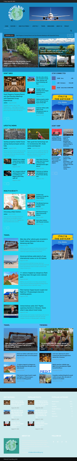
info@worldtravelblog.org (35, 452)
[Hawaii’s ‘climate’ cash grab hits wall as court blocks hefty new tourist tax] (57, 46)
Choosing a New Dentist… (13, 212)
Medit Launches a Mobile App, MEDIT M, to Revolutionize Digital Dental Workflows (61, 366)
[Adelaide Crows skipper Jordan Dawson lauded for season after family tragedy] (7, 161)
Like (72, 78)
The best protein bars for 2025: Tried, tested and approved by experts (56, 160)
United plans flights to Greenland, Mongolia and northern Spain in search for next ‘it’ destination (68, 141)
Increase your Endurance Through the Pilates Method (42, 196)
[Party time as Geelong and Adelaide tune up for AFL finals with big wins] (31, 173)
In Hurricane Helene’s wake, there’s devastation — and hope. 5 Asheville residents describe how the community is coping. (68, 163)
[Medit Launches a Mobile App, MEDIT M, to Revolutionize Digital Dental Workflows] (45, 368)
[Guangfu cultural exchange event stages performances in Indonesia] (31, 91)
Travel (42, 48)
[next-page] (8, 118)
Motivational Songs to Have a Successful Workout (42, 213)
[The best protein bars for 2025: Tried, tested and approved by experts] (57, 152)
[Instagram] (57, 441)
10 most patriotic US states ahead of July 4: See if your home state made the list (56, 345)
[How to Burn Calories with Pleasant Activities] (31, 222)
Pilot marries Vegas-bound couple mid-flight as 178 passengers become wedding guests (34, 292)
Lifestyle (7, 58)
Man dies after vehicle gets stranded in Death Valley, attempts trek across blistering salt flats (42, 81)
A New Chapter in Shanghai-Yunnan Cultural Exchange (56, 138)
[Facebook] (53, 441)
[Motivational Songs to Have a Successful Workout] (31, 213)
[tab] (38, 390)
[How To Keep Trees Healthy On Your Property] (66, 61)
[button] (71, 30)
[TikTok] (62, 441)
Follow (71, 83)
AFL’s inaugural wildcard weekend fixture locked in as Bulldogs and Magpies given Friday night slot (19, 175)
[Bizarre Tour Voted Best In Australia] (47, 61)
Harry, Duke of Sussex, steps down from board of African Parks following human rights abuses (42, 163)
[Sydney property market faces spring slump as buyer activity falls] (31, 101)
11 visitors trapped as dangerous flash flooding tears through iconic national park (33, 275)
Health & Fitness (8, 208)
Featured (43, 61)
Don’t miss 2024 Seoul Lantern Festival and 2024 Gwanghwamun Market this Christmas (61, 355)
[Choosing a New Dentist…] (15, 202)
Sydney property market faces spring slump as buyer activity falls (42, 101)
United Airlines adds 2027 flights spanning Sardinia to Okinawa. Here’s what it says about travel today (33, 308)
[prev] (68, 35)
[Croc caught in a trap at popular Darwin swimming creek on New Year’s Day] (20, 52)
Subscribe (70, 87)
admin (5, 102)
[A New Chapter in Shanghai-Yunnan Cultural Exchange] (57, 132)
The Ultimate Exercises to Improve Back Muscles (42, 205)
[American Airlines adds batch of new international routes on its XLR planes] (31, 109)
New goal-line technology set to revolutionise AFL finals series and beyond (37, 144)
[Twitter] (66, 441)
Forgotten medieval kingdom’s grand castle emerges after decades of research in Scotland (62, 377)
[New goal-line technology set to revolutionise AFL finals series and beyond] (38, 134)
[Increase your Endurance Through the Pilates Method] (31, 196)
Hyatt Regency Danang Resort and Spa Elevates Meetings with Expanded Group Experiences (14, 97)
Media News (7, 91)
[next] (71, 35)
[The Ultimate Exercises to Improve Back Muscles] (31, 205)
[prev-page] (5, 118)
